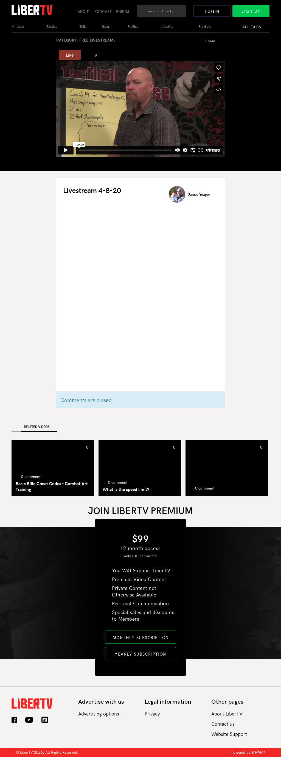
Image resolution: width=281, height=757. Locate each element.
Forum (122, 11)
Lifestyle (167, 26)
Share (210, 40)
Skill (82, 26)
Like (70, 55)
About (84, 11)
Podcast (103, 11)
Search (182, 14)
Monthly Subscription (141, 637)
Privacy (152, 713)
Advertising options (98, 713)
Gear (105, 26)
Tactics (51, 26)
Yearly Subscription (140, 654)
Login (212, 11)
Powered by (241, 752)
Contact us (223, 723)
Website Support (229, 733)
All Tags (251, 26)
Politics (133, 26)
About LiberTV (227, 713)
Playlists (205, 26)
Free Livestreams (97, 40)
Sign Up (250, 11)
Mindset (18, 26)
